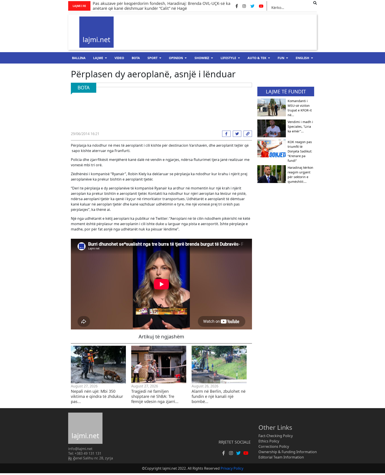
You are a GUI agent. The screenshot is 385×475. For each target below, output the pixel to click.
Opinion (176, 58)
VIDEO (119, 58)
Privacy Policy (232, 468)
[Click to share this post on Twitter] (236, 134)
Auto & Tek (257, 58)
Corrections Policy (273, 446)
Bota (136, 58)
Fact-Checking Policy (275, 435)
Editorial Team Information (281, 457)
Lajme (98, 58)
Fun (281, 58)
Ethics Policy (268, 441)
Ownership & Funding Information (287, 451)
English (302, 58)
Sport (152, 58)
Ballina (79, 58)
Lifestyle (228, 58)
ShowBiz (202, 58)
